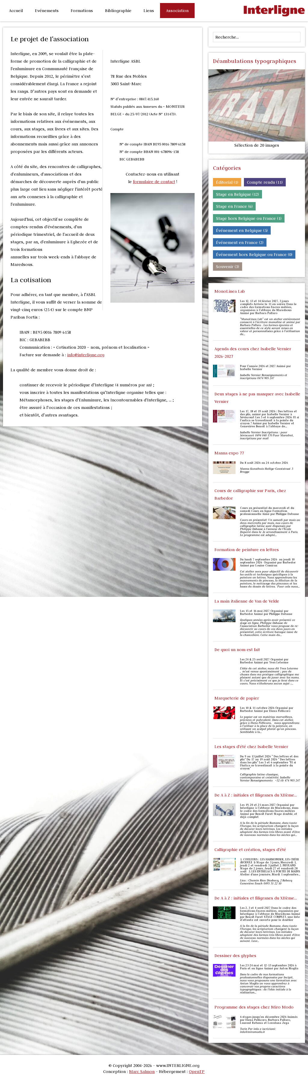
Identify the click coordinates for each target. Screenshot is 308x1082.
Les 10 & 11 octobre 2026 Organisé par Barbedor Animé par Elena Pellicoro (266, 709)
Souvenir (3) (227, 266)
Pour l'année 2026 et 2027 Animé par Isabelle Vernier (265, 367)
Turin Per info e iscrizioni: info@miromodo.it (258, 1030)
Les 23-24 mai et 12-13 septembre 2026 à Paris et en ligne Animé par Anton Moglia (269, 967)
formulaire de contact (154, 181)
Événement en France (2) (239, 242)
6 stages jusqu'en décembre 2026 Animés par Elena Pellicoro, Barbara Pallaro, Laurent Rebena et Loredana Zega (268, 1020)
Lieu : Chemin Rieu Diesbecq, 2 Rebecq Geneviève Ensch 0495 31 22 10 (266, 882)
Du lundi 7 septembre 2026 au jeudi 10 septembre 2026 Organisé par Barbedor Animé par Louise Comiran (268, 562)
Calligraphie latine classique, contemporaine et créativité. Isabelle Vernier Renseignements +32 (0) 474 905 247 (270, 777)
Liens (148, 10)
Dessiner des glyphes (235, 955)
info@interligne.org (85, 354)
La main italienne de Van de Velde (246, 601)
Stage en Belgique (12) (237, 194)
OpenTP (197, 1071)
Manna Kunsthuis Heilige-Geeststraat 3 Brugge (266, 470)
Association (177, 10)
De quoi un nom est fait (237, 649)
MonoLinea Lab (229, 291)
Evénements (47, 10)
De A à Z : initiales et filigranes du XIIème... (255, 795)
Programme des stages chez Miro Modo (254, 1007)
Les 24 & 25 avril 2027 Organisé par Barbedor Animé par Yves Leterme (264, 661)
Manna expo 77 (229, 453)
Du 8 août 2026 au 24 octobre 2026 (264, 463)
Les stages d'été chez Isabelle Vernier (251, 746)
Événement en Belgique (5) (242, 230)
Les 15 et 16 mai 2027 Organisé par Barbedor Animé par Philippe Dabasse (266, 612)
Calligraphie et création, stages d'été (250, 849)
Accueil (16, 10)
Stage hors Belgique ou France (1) (249, 218)
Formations (82, 10)
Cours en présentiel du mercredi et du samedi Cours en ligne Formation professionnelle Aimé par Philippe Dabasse (269, 511)
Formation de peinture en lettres (246, 549)
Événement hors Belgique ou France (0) (254, 254)
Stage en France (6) (234, 206)
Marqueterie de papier (236, 698)
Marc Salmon (142, 1071)
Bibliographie (118, 10)
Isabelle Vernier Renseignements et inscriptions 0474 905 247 (263, 376)
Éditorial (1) (227, 182)
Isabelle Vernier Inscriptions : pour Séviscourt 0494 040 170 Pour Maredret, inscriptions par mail (267, 435)
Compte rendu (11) (265, 182)
